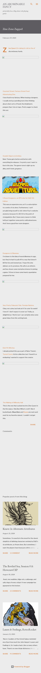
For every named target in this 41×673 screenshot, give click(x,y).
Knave (25, 412)
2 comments (15, 591)
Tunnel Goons (8, 354)
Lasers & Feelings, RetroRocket (19, 629)
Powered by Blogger (22, 667)
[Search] (31, 4)
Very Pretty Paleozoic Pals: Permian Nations (18, 305)
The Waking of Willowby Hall (13, 402)
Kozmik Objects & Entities (12, 156)
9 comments (15, 654)
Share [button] (33, 425)
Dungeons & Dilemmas (11, 253)
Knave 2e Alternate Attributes (19, 529)
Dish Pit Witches (9, 348)
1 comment (15, 553)
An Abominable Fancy (14, 5)
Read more (33, 553)
